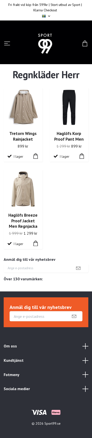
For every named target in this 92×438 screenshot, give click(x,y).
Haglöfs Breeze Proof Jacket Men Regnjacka (23, 220)
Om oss (10, 345)
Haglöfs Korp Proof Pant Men (69, 136)
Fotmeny (11, 374)
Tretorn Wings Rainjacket (23, 136)
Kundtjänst (14, 360)
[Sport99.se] (45, 43)
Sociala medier (17, 388)
